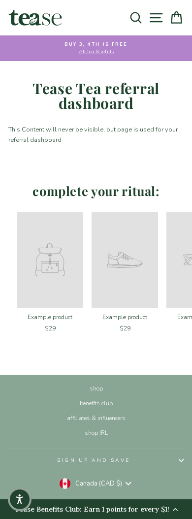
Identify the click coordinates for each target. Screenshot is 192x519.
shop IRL (96, 433)
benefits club (96, 403)
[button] (20, 499)
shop (96, 388)
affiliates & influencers (96, 418)
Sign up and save (93, 460)
